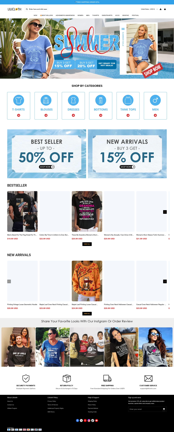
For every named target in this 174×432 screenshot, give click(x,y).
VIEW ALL (87, 244)
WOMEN (80, 15)
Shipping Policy (92, 401)
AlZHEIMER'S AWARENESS (65, 15)
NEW (35, 15)
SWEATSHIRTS (107, 15)
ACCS (117, 15)
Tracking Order (92, 412)
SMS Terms (51, 412)
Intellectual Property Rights (56, 408)
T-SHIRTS (95, 15)
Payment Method (93, 408)
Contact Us (10, 405)
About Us (10, 401)
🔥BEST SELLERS (46, 15)
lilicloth (12, 427)
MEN (87, 15)
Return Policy (92, 405)
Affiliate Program (12, 408)
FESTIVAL (135, 15)
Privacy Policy (52, 401)
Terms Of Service (53, 405)
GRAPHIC (125, 15)
